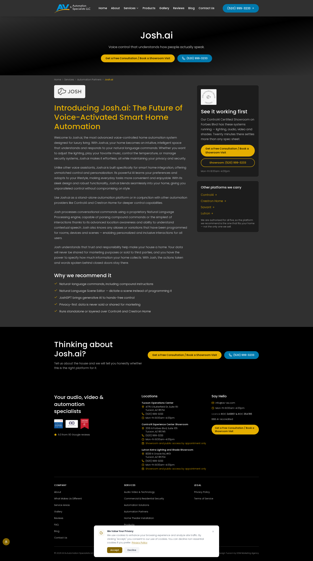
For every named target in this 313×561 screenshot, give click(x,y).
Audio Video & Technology (139, 492)
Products (149, 8)
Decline (131, 550)
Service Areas (62, 505)
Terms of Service (203, 498)
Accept (114, 550)
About (115, 8)
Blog (191, 8)
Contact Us (206, 8)
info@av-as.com (225, 402)
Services (129, 8)
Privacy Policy (202, 492)
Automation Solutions (136, 505)
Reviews (178, 8)
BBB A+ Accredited (222, 419)
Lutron (205, 213)
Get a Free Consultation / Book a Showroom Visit (137, 58)
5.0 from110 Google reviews (74, 434)
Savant (206, 207)
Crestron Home (212, 201)
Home (103, 8)
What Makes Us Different (68, 498)
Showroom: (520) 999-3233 (227, 163)
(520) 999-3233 (238, 8)
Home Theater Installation (139, 518)
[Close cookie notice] (213, 531)
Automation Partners (89, 79)
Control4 (207, 195)
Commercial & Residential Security (144, 498)
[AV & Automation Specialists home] (72, 8)
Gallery (164, 8)
